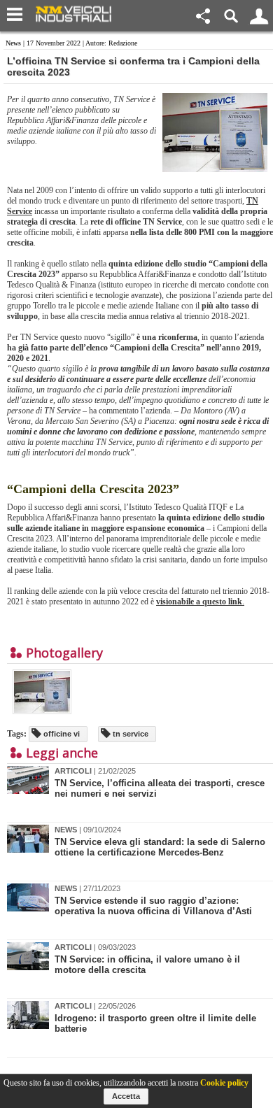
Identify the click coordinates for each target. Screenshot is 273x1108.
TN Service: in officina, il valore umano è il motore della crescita (147, 964)
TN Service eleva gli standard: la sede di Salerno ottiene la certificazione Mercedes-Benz (160, 847)
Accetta (126, 1096)
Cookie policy (224, 1083)
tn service (129, 734)
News (13, 43)
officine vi (60, 734)
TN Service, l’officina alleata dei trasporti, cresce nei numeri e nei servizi (160, 788)
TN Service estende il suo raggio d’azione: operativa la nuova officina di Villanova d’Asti (153, 905)
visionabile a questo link (199, 601)
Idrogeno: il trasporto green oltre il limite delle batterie (155, 1023)
